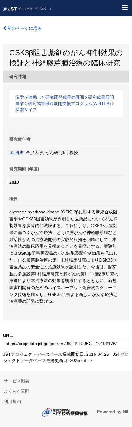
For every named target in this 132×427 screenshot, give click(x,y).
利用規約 (12, 401)
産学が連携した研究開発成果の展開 (49, 97)
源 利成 (16, 152)
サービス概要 (16, 380)
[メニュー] (124, 7)
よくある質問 (16, 391)
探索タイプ (26, 109)
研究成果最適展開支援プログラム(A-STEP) (69, 103)
